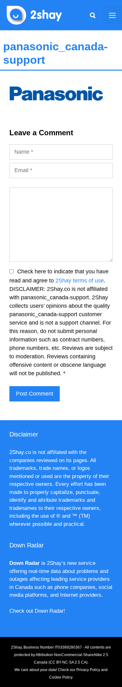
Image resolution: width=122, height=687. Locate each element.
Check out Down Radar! (37, 611)
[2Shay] (34, 15)
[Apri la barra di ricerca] (92, 15)
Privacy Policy (88, 670)
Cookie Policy (60, 677)
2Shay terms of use (79, 280)
